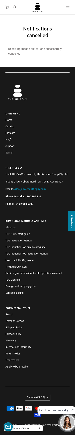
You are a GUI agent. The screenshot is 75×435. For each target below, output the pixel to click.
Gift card (10, 133)
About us (10, 227)
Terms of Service (14, 320)
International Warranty (18, 347)
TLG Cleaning (13, 279)
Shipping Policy (14, 327)
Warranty (10, 340)
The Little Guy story (16, 266)
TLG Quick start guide (17, 234)
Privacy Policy (13, 334)
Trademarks (12, 360)
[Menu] (67, 7)
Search (9, 152)
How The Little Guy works (19, 260)
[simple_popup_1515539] (8, 426)
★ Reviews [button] (71, 221)
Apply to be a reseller (17, 366)
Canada (36, 397)
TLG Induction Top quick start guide (25, 247)
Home (8, 119)
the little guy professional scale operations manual (33, 273)
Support (10, 146)
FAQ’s (8, 139)
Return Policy (12, 353)
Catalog (9, 126)
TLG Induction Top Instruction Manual (26, 253)
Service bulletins (14, 292)
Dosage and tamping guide (20, 286)
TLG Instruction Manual (18, 240)
